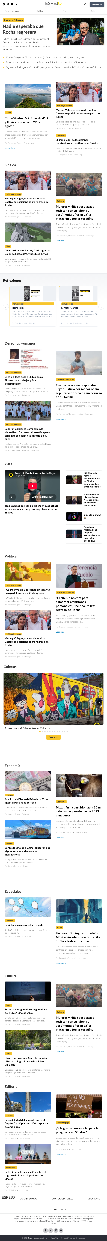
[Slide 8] (57, 731)
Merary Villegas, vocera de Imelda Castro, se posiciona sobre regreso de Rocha (78, 113)
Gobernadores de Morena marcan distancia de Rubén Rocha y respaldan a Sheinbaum (45, 62)
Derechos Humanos (13, 11)
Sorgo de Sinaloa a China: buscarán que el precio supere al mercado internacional (27, 851)
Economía (67, 11)
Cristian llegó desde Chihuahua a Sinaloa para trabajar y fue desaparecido (24, 380)
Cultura (93, 11)
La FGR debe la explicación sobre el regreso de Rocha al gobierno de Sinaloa (25, 1175)
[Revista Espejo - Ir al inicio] (8, 1197)
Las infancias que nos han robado (24, 925)
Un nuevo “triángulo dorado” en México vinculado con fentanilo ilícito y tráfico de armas (78, 937)
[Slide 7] (54, 731)
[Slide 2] (42, 731)
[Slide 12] (67, 731)
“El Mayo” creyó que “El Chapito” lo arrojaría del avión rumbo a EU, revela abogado (44, 57)
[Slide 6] (52, 731)
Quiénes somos (28, 1198)
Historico (60, 1209)
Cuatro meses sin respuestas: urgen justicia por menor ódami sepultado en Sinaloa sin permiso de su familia (79, 391)
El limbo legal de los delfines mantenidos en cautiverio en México (77, 141)
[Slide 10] (62, 731)
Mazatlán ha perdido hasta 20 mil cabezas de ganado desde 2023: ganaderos (79, 811)
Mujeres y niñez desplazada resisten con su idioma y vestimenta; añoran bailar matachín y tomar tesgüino (75, 1023)
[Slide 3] (45, 731)
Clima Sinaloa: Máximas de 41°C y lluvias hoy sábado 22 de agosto (27, 122)
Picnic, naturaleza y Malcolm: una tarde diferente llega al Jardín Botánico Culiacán (28, 1061)
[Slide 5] (49, 731)
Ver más (53, 737)
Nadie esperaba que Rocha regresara (23, 29)
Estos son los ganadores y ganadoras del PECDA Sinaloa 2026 (26, 1011)
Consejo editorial (62, 1198)
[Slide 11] (64, 731)
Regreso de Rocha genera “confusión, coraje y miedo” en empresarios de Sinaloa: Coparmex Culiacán (53, 67)
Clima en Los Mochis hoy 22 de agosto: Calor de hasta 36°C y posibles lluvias (27, 252)
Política (40, 11)
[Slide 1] (40, 731)
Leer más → (10, 148)
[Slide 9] (59, 731)
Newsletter (97, 4)
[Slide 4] (47, 731)
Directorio (94, 1198)
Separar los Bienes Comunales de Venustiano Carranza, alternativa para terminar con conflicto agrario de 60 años (27, 433)
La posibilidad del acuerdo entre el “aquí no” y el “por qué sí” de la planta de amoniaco (26, 1123)
